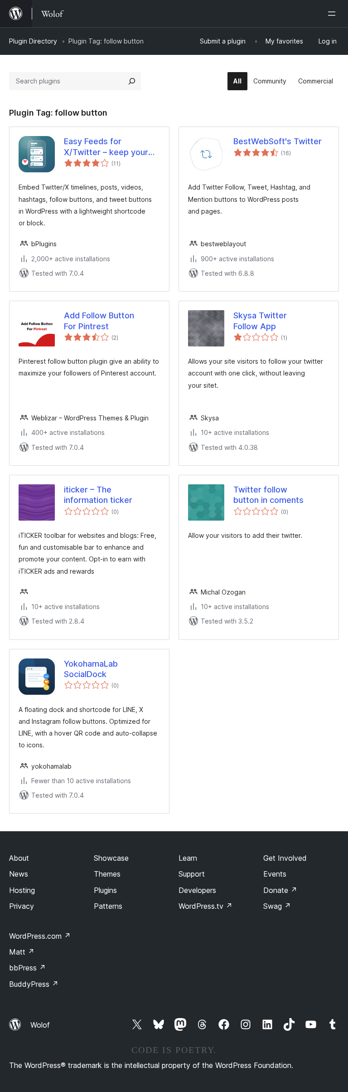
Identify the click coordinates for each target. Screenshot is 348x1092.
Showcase (111, 858)
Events (274, 873)
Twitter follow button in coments (268, 495)
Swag (277, 906)
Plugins (105, 890)
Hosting (22, 890)
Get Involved (285, 858)
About (19, 858)
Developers (197, 890)
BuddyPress (33, 984)
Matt (21, 951)
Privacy (21, 906)
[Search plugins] (132, 81)
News (18, 873)
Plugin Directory (33, 41)
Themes (107, 873)
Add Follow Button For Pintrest (99, 321)
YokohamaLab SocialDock (91, 669)
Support (192, 873)
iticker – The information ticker (98, 495)
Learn (188, 858)
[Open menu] (333, 13)
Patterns (108, 906)
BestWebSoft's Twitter (277, 141)
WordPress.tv (205, 906)
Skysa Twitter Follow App (260, 321)
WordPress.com (40, 936)
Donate (280, 890)
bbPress (27, 967)
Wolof (40, 1024)
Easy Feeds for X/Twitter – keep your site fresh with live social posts (112, 146)
